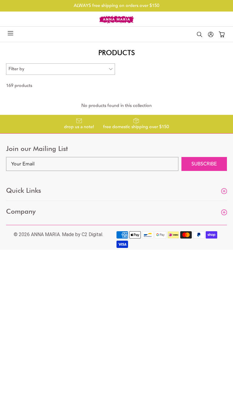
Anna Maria (45, 234)
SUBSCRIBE (204, 164)
